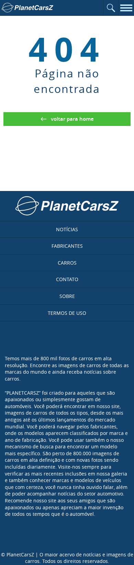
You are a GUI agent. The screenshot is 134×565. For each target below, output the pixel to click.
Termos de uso (67, 313)
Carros (67, 262)
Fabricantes (67, 246)
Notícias (67, 229)
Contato (67, 279)
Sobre (67, 296)
